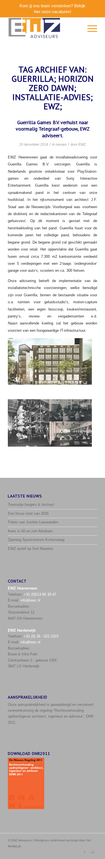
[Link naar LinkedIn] (93, 852)
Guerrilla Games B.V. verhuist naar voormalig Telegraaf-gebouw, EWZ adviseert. (53, 129)
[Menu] (89, 28)
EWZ (82, 144)
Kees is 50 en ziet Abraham (30, 531)
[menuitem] (89, 28)
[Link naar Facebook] (84, 852)
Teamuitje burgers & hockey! (31, 504)
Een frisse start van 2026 (28, 513)
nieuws (61, 144)
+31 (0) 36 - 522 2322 (41, 636)
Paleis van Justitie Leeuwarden (33, 522)
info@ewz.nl (30, 600)
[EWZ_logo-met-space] (43, 28)
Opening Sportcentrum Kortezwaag (36, 540)
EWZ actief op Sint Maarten (30, 549)
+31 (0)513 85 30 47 (40, 594)
